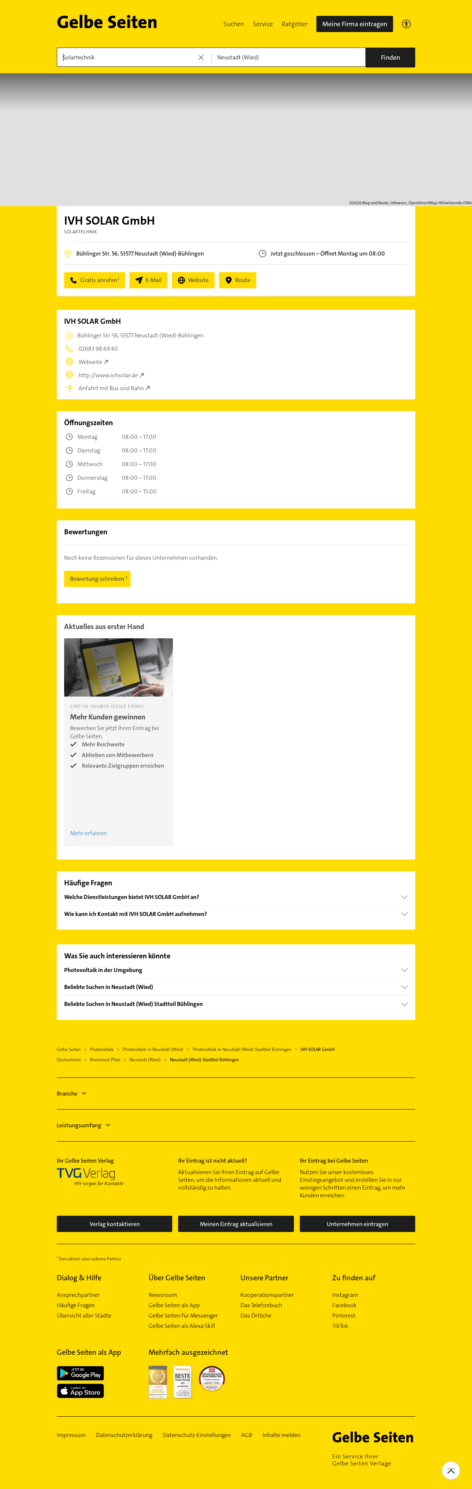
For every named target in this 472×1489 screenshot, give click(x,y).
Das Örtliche (255, 1315)
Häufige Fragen (76, 1305)
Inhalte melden (282, 1435)
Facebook (344, 1305)
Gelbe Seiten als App (174, 1305)
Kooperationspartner (267, 1295)
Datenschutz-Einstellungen (197, 1435)
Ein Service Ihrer (361, 1460)
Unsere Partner (264, 1278)
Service (263, 24)
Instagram (345, 1295)
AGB (246, 1435)
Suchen (233, 24)
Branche (67, 1093)
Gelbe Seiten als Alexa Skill (182, 1326)
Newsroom (163, 1295)
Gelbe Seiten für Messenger (183, 1315)
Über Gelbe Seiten (177, 1278)
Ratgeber (295, 24)
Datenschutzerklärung (124, 1435)
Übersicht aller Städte (84, 1315)
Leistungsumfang (79, 1125)
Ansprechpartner (78, 1295)
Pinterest (343, 1315)
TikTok (340, 1326)
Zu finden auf (353, 1278)
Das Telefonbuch (261, 1305)
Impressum (71, 1435)
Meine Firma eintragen (354, 24)
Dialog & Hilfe (79, 1278)
